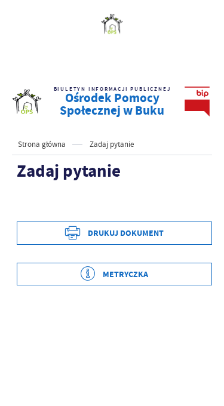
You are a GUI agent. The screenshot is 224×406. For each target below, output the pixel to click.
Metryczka (125, 274)
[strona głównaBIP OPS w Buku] (27, 101)
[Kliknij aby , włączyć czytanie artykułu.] (26, 204)
